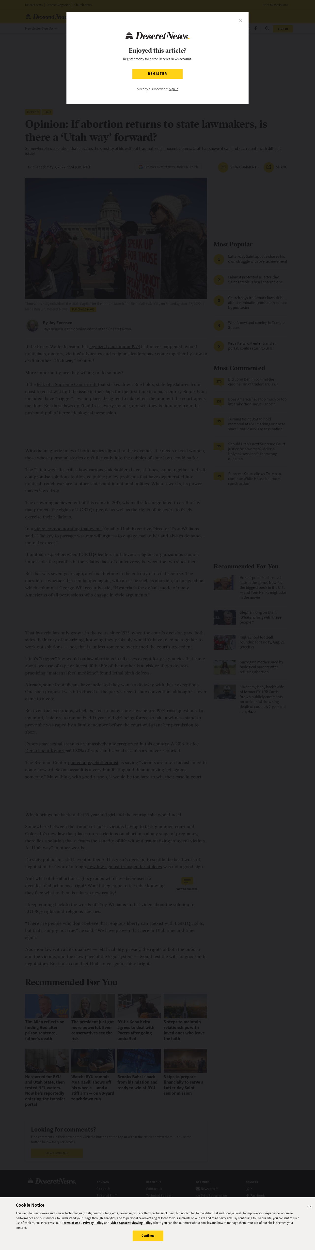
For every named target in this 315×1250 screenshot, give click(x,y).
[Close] (309, 1207)
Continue (148, 1236)
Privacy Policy (93, 1223)
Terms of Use (71, 1223)
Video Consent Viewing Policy (131, 1223)
